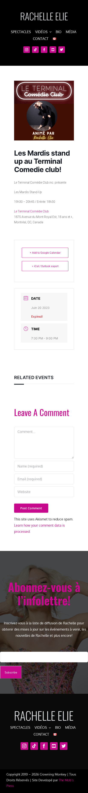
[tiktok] (35, 49)
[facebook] (44, 49)
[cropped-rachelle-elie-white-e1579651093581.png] (44, 10)
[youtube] (53, 49)
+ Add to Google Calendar (45, 252)
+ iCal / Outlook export (45, 266)
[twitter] (61, 49)
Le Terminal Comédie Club (31, 211)
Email (5, 648)
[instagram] (26, 49)
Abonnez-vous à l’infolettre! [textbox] (44, 593)
